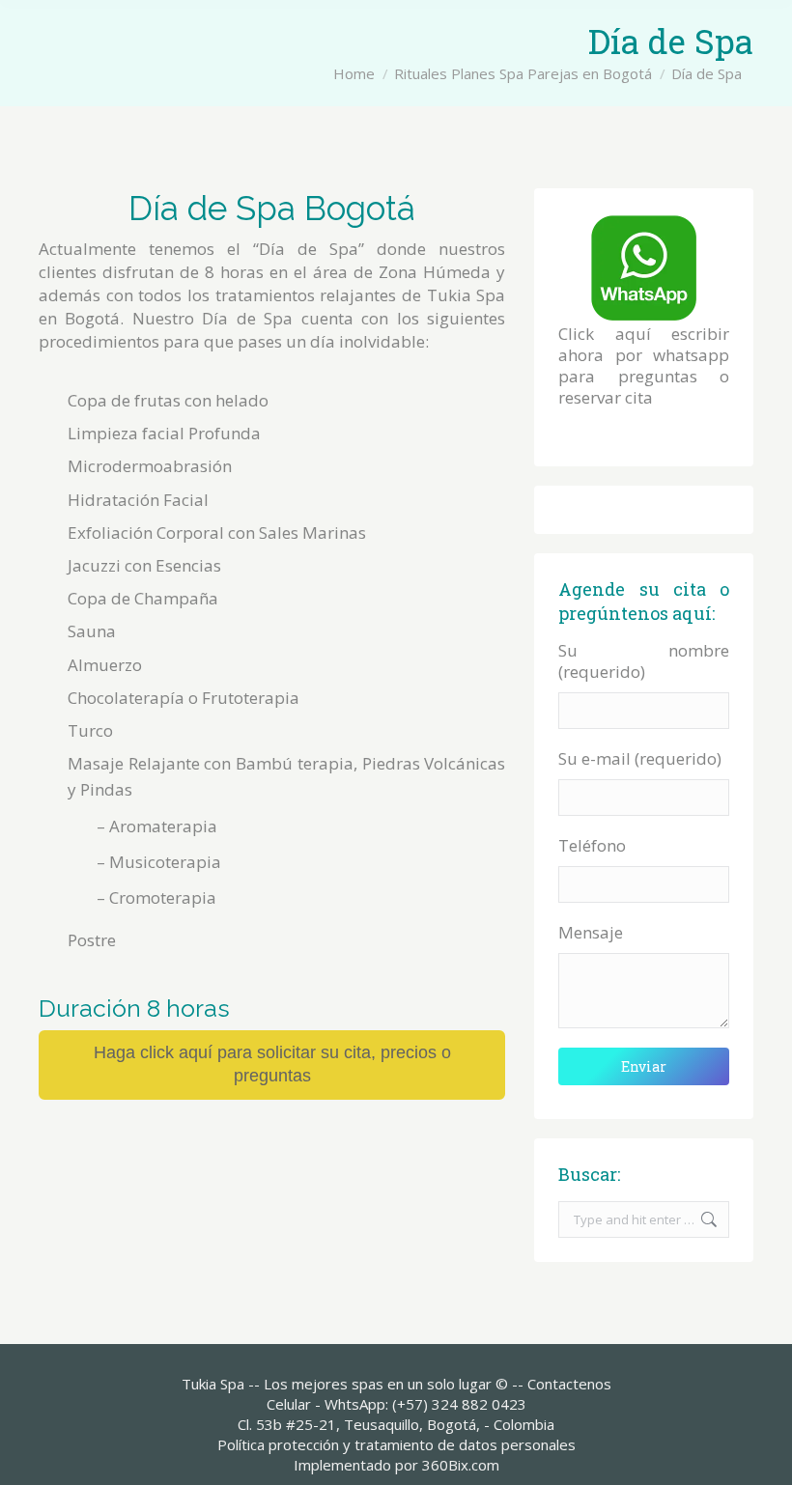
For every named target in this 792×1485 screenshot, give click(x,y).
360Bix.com (460, 1464)
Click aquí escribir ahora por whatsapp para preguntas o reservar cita (643, 365)
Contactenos (569, 1383)
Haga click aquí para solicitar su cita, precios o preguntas (272, 1064)
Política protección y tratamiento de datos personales (396, 1444)
